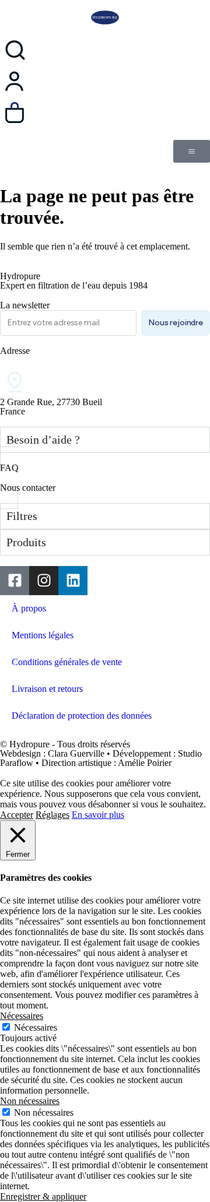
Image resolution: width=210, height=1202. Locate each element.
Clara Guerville (76, 753)
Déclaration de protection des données (82, 716)
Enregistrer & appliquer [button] (43, 1196)
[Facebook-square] (14, 580)
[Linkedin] (73, 580)
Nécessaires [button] (21, 1016)
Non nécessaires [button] (30, 1101)
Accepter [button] (16, 815)
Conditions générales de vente (67, 662)
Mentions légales (43, 635)
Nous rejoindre (175, 323)
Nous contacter (27, 488)
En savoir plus (98, 815)
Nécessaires (35, 1027)
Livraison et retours (47, 689)
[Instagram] (43, 580)
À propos (29, 608)
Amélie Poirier (145, 763)
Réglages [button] (52, 815)
